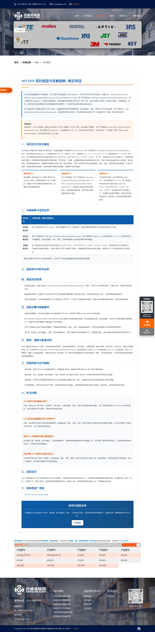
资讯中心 (123, 16)
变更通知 (75, 4)
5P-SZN (20, 560)
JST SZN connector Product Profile (36, 494)
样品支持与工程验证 (62, 608)
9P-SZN (124, 560)
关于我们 (88, 16)
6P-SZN (50, 560)
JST (36, 62)
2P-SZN (81, 555)
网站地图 (76, 628)
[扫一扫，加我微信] (139, 628)
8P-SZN (102, 560)
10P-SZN (20, 565)
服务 (112, 16)
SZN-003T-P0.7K (54, 555)
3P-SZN (102, 555)
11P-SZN (50, 565)
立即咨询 (77, 523)
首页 (77, 16)
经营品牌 (101, 16)
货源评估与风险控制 (62, 616)
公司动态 (87, 608)
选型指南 (87, 596)
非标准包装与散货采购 (62, 612)
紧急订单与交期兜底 (62, 600)
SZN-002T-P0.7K (23, 555)
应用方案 (87, 604)
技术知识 (87, 600)
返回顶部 (147, 332)
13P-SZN (102, 565)
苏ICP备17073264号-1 (63, 628)
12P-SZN (81, 565)
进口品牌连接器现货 (62, 596)
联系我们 (136, 16)
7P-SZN (81, 560)
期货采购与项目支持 (62, 604)
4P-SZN (124, 555)
